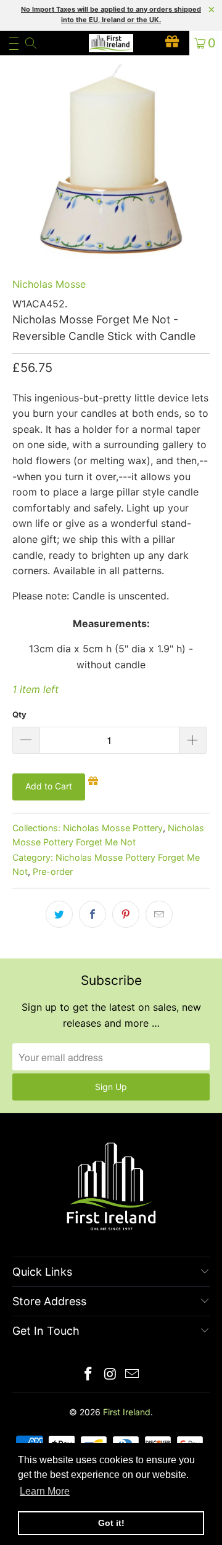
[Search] (29, 43)
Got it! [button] (111, 1523)
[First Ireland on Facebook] (88, 1375)
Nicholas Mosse (49, 284)
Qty (19, 714)
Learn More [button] (45, 1491)
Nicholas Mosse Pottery (113, 828)
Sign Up (111, 1086)
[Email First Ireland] (132, 1375)
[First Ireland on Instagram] (110, 1375)
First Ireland (126, 1412)
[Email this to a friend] (159, 914)
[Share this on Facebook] (92, 914)
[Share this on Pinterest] (125, 914)
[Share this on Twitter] (59, 914)
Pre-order (53, 871)
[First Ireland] (111, 43)
